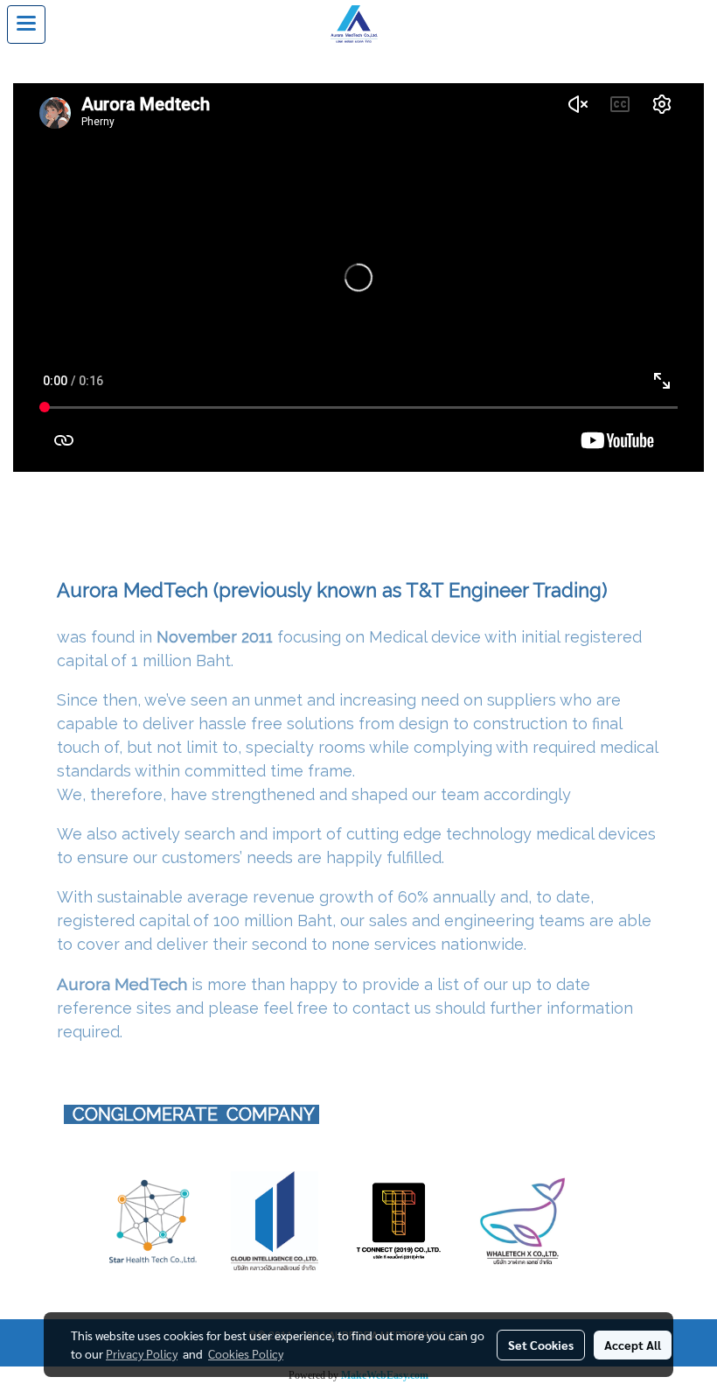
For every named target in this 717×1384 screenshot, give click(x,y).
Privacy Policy (142, 1353)
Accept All (632, 1344)
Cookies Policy (245, 1353)
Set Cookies (541, 1344)
